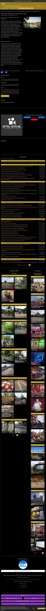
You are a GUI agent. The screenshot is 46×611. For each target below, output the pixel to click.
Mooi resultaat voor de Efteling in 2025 (8, 223)
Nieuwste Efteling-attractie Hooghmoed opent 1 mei (11, 260)
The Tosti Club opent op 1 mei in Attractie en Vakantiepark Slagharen (14, 230)
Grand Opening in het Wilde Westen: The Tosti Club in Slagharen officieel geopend (16, 205)
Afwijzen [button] (33, 608)
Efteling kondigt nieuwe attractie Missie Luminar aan (11, 171)
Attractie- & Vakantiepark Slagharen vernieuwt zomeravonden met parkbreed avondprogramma (19, 190)
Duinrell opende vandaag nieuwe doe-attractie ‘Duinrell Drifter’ (13, 213)
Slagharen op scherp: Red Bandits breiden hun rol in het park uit (13, 183)
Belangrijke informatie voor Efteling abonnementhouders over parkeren (14, 226)
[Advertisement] (23, 147)
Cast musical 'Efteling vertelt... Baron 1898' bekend (10, 209)
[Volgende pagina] (30, 265)
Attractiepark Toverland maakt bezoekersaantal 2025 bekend (12, 228)
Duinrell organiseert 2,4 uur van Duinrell (8, 196)
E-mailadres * (4, 82)
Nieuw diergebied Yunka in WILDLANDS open (9, 233)
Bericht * (2, 87)
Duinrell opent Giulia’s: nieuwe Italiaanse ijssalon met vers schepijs (13, 169)
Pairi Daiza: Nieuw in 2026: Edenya (7, 211)
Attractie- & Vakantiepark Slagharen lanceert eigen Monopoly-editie (14, 176)
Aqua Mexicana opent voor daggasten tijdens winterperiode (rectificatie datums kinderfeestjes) (19, 262)
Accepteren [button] (41, 608)
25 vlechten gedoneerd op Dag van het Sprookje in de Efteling (13, 173)
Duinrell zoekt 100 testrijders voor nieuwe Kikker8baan (11, 252)
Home (2, 11)
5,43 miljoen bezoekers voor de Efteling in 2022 (30, 11)
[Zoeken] (16, 8)
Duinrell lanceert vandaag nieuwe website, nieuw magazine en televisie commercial (16, 166)
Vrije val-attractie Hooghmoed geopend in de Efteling (11, 216)
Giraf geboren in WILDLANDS (6, 199)
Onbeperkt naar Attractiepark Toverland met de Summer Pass (12, 186)
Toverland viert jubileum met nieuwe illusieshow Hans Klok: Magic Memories (15, 244)
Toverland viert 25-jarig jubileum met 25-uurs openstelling (12, 246)
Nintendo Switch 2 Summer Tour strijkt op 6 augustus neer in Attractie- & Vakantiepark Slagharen (19, 162)
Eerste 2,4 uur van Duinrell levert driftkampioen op (10, 188)
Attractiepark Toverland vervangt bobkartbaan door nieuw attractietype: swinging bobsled (18, 237)
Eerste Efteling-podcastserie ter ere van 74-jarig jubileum (12, 203)
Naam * (2, 77)
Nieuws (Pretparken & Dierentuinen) (11, 11)
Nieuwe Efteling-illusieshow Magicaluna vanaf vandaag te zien (13, 235)
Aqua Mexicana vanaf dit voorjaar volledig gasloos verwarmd (12, 240)
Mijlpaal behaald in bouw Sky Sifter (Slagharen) (10, 256)
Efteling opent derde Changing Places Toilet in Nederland (12, 248)
